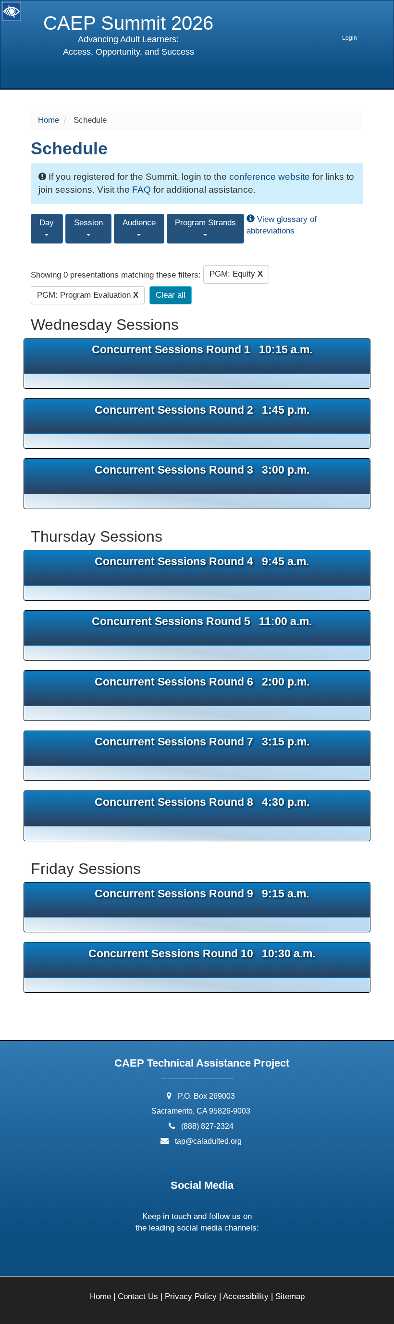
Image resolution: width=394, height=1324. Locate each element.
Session (88, 222)
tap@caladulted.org (208, 1141)
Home (48, 120)
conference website (269, 177)
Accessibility (246, 1296)
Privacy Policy (191, 1296)
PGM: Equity (236, 274)
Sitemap (290, 1296)
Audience (139, 222)
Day (46, 222)
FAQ (141, 190)
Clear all (170, 295)
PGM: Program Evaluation (87, 295)
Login (349, 38)
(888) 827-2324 (207, 1126)
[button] (161, 1253)
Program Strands (205, 222)
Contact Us (138, 1296)
